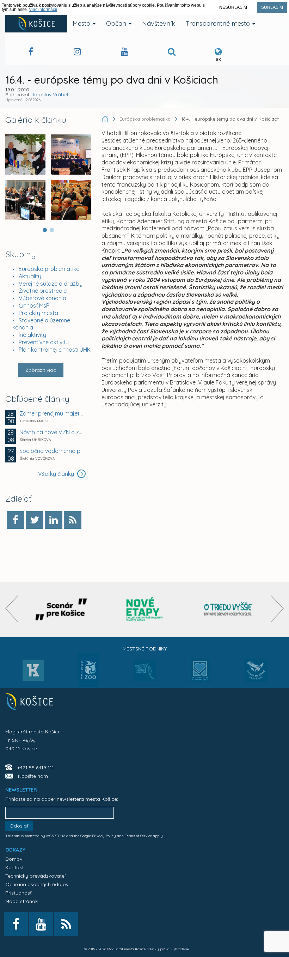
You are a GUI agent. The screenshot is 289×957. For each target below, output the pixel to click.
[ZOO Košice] (88, 685)
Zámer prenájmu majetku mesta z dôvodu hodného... (51, 413)
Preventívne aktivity (44, 342)
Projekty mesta (38, 312)
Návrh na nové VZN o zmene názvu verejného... (51, 432)
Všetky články (56, 473)
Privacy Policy (104, 836)
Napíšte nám (33, 776)
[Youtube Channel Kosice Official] (124, 52)
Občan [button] (117, 23)
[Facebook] (15, 520)
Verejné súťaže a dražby (50, 283)
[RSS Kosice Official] (66, 924)
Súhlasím (272, 7)
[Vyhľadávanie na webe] (171, 52)
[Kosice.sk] (36, 23)
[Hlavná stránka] (106, 119)
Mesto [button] (82, 23)
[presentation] (11, 608)
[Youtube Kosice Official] (41, 924)
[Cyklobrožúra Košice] (144, 609)
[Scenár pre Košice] (61, 609)
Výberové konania (42, 298)
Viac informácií (43, 9)
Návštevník (158, 23)
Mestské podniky (145, 649)
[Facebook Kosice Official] (31, 52)
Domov (13, 859)
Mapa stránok (21, 901)
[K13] (33, 672)
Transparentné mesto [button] (219, 23)
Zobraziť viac (40, 370)
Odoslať (19, 826)
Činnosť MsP (34, 305)
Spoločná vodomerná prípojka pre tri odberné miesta (51, 450)
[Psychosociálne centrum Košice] (200, 674)
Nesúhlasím (233, 7)
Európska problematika (49, 268)
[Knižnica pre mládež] (256, 674)
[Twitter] (34, 520)
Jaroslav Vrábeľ (49, 94)
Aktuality (30, 276)
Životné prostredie (43, 290)
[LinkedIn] (53, 520)
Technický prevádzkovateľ (35, 876)
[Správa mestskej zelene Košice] (145, 672)
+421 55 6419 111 (35, 767)
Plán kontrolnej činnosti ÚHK (55, 349)
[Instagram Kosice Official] (77, 52)
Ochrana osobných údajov (36, 884)
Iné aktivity (32, 334)
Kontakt (14, 867)
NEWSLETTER (21, 790)
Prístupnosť (18, 893)
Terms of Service (138, 836)
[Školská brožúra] (228, 609)
